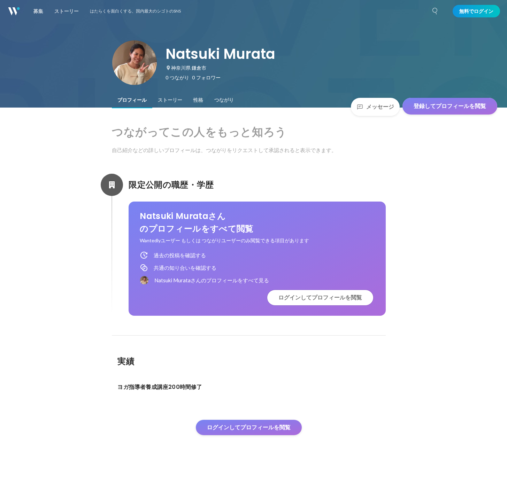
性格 (198, 99)
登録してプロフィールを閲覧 (450, 106)
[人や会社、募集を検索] (435, 11)
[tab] (132, 100)
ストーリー (170, 99)
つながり (224, 99)
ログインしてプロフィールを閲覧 (320, 297)
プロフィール (132, 99)
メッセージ (380, 107)
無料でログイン (476, 11)
